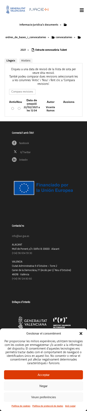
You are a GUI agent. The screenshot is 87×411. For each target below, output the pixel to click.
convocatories (64, 37)
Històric (26, 60)
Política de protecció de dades (47, 406)
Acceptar (44, 375)
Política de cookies (21, 406)
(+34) (22, 253)
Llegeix (10, 60)
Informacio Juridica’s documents (38, 24)
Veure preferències (43, 397)
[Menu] (82, 10)
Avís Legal (70, 406)
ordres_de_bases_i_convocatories (25, 37)
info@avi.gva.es (20, 236)
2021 (23, 49)
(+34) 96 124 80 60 (22, 279)
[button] (81, 333)
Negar (43, 386)
